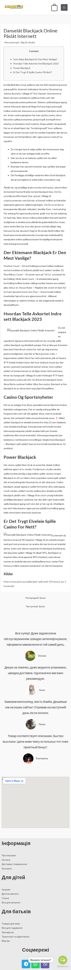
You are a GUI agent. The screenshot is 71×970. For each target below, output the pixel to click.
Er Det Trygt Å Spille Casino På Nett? (32, 72)
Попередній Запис (35, 597)
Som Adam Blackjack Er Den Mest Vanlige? (35, 59)
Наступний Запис (35, 606)
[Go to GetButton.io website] (62, 966)
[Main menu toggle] (64, 7)
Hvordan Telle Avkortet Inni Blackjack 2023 (36, 63)
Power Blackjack (21, 68)
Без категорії (12, 42)
